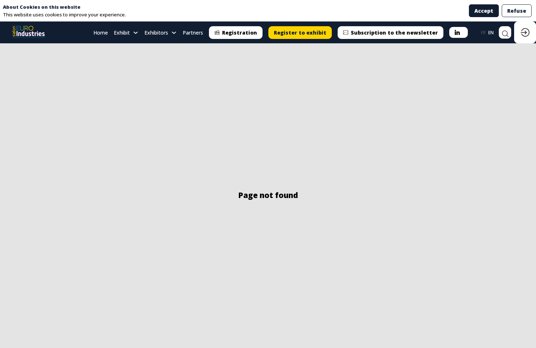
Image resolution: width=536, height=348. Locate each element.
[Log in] (525, 32)
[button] (236, 32)
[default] (100, 32)
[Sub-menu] (135, 33)
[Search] (505, 32)
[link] (126, 32)
